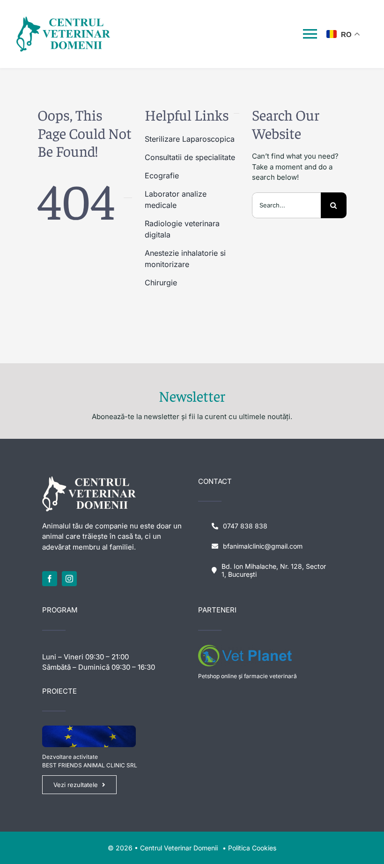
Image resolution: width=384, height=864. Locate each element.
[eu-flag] (89, 729)
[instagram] (69, 578)
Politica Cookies (252, 848)
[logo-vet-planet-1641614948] (245, 648)
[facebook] (49, 578)
